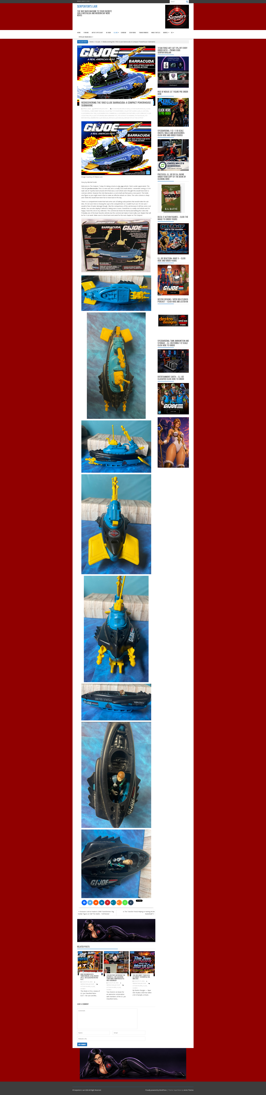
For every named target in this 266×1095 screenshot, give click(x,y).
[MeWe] (113, 902)
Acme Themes (189, 1090)
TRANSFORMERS (143, 32)
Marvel (165, 32)
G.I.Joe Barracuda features (126, 113)
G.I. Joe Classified (109, 952)
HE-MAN (108, 32)
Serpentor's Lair (87, 6)
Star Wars (132, 32)
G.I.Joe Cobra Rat (141, 113)
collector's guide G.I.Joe (132, 111)
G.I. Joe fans (144, 111)
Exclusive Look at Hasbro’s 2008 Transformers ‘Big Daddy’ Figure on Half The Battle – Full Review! (96, 913)
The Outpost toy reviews (126, 115)
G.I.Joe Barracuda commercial (107, 113)
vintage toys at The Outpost (133, 118)
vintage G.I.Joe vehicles (116, 118)
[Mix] (119, 902)
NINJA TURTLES (155, 32)
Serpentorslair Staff (101, 109)
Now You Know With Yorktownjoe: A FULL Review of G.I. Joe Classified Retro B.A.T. (90, 976)
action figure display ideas (121, 109)
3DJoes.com (98, 177)
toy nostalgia (139, 115)
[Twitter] (90, 902)
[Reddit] (96, 902)
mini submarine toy (111, 115)
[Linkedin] (101, 902)
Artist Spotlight (97, 32)
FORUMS (86, 32)
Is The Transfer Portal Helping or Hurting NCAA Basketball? (139, 913)
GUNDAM (123, 32)
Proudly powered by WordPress (156, 1090)
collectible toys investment (114, 111)
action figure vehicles (138, 109)
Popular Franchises (85, 37)
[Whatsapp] (125, 902)
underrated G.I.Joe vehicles (99, 118)
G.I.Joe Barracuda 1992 (88, 113)
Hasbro (83, 989)
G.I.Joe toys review (98, 115)
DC (172, 32)
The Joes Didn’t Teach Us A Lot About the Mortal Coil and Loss (141, 977)
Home (79, 32)
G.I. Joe (120, 186)
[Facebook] (84, 902)
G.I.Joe (116, 32)
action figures (85, 986)
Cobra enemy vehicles (97, 111)
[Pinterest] (107, 902)
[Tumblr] (131, 902)
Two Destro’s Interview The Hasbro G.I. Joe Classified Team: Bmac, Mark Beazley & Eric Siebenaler (116, 977)
